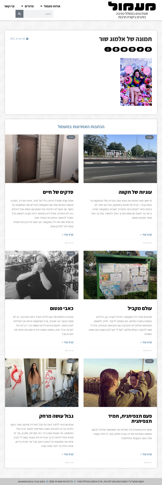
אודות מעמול (52, 6)
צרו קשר (9, 6)
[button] (148, 49)
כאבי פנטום (61, 308)
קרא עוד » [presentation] (146, 234)
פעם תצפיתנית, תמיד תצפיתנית (130, 418)
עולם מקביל (140, 308)
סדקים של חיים (58, 192)
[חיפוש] (19, 14)
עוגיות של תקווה (135, 192)
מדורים (29, 6)
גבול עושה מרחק (56, 416)
